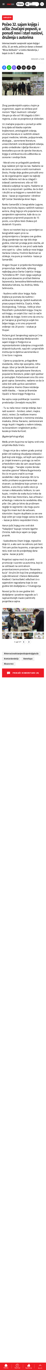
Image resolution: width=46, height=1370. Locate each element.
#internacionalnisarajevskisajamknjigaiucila (21, 653)
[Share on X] (19, 67)
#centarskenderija (11, 658)
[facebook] (4, 67)
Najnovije (17, 1368)
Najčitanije (28, 1368)
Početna (6, 1368)
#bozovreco (9, 663)
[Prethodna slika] (24, 642)
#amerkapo (27, 658)
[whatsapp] (9, 67)
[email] (23, 67)
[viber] (14, 67)
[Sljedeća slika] (29, 642)
